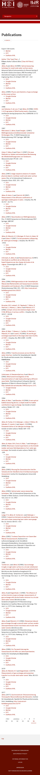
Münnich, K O (12, 236)
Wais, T (10, 331)
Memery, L (13, 307)
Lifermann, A (6, 258)
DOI (7, 79)
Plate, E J (19, 152)
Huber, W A (11, 443)
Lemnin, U (13, 424)
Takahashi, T (24, 305)
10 (6, 721)
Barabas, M (19, 400)
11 (12, 721)
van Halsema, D (7, 109)
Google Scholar (11, 81)
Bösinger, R (21, 236)
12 (17, 721)
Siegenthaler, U (15, 593)
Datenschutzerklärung (20, 750)
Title (8, 59)
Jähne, (4, 92)
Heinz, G (10, 195)
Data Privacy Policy (20, 753)
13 (23, 721)
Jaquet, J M (23, 424)
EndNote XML (10, 55)
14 (28, 721)
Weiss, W (34, 422)
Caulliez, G (24, 331)
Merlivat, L (5, 307)
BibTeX (8, 51)
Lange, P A (5, 515)
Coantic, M (17, 333)
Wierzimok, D (6, 130)
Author (4, 59)
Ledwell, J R (15, 305)
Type (12, 59)
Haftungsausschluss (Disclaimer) (20, 770)
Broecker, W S (6, 305)
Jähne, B (4, 66)
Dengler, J (23, 130)
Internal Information (20, 759)
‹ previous (16, 719)
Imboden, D (5, 424)
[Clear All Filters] (27, 61)
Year (16, 59)
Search (8, 40)
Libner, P (4, 152)
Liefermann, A (6, 374)
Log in (20, 762)
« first (7, 719)
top (3, 738)
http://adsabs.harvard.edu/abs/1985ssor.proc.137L (19, 385)
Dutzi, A (28, 236)
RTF (7, 53)
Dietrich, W (20, 195)
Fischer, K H (12, 422)
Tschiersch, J (19, 515)
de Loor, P (16, 109)
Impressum (20, 767)
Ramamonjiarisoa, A (26, 258)
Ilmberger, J (20, 422)
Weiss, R (32, 305)
